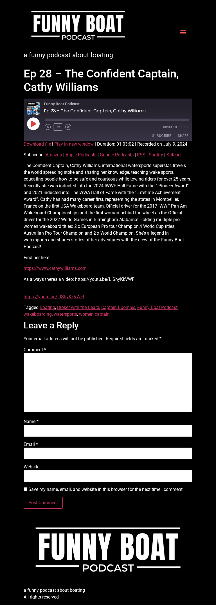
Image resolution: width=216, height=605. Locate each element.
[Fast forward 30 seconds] (69, 127)
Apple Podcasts (81, 154)
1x (58, 127)
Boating (47, 307)
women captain (94, 314)
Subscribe (161, 135)
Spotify (156, 154)
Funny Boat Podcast (157, 307)
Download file (37, 144)
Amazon (54, 154)
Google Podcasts (117, 154)
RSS (141, 154)
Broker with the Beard (78, 307)
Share (183, 135)
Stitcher (174, 154)
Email (31, 444)
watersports (65, 314)
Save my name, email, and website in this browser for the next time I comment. (106, 489)
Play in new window (74, 144)
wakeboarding (38, 314)
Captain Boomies (118, 307)
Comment (35, 350)
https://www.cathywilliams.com (55, 268)
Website (31, 467)
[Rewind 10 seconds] (48, 127)
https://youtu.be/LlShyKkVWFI (54, 296)
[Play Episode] (33, 123)
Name (31, 421)
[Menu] (183, 32)
